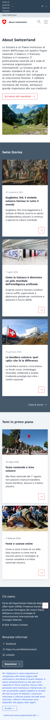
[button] (45, 605)
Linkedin (10, 654)
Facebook (11, 643)
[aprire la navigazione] (46, 22)
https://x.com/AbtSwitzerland (21, 649)
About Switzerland (18, 22)
